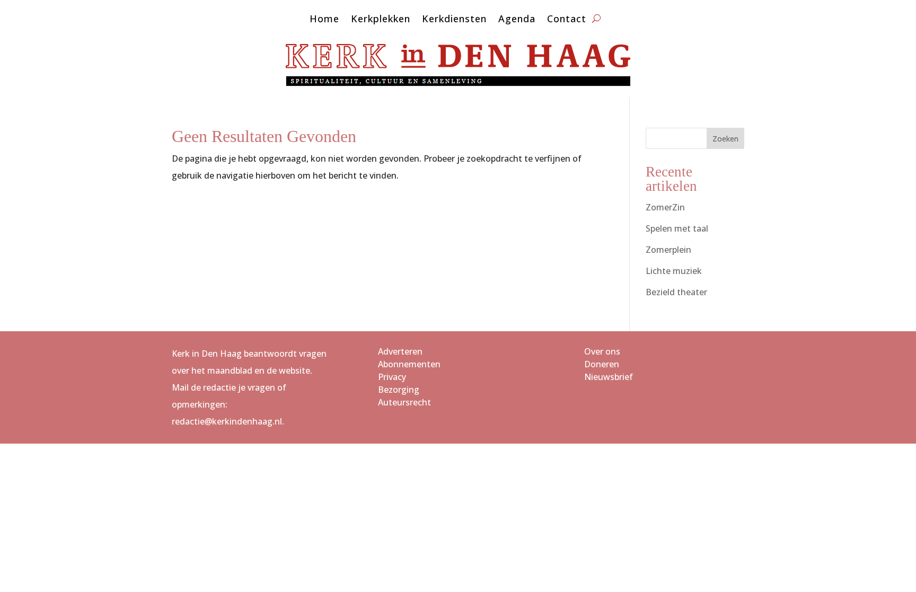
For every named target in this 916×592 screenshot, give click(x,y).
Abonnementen (409, 364)
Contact (566, 20)
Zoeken (725, 139)
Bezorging (398, 389)
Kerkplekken (380, 20)
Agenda (516, 20)
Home (324, 20)
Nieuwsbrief (608, 377)
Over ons (602, 351)
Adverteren (400, 351)
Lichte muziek (674, 271)
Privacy (392, 377)
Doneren (601, 364)
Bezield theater (676, 292)
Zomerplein (668, 249)
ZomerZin (665, 207)
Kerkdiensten (454, 20)
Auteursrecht (404, 402)
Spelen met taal (677, 228)
